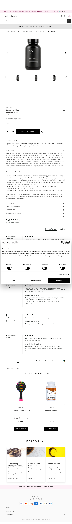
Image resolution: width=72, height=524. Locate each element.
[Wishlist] (61, 16)
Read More (13, 478)
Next (65, 53)
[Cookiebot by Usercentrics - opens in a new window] (62, 242)
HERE (51, 487)
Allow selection (36, 280)
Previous (7, 53)
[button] (18, 361)
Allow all (59, 280)
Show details (63, 274)
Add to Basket (21, 429)
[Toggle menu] (2, 16)
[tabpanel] (51, 405)
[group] (15, 220)
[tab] (51, 229)
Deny (13, 280)
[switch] (27, 268)
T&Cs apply (48, 26)
